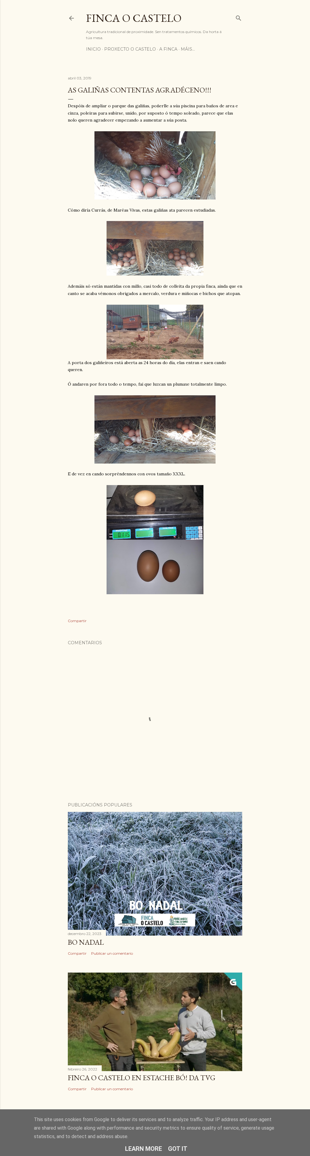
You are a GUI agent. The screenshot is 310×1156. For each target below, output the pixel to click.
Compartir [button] (77, 620)
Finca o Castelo (134, 18)
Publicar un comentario (112, 953)
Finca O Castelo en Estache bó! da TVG (141, 1077)
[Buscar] (238, 17)
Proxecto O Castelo (130, 49)
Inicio (93, 49)
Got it (177, 1148)
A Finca (168, 49)
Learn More (143, 1148)
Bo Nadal (86, 942)
